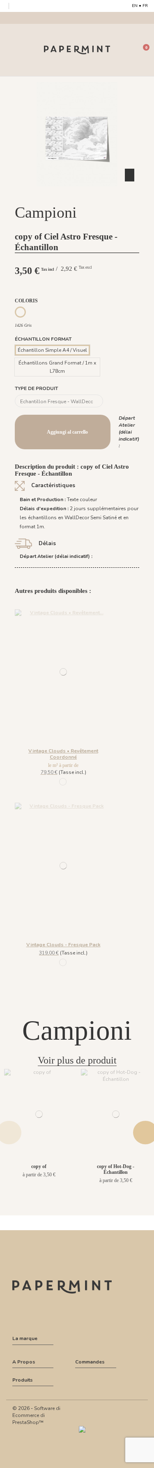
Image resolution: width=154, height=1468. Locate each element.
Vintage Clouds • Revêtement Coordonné (63, 754)
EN (135, 6)
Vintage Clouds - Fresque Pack (63, 944)
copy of (38, 1166)
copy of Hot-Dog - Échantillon (115, 1169)
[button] (77, 194)
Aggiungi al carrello (67, 432)
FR (145, 6)
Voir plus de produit (77, 1060)
